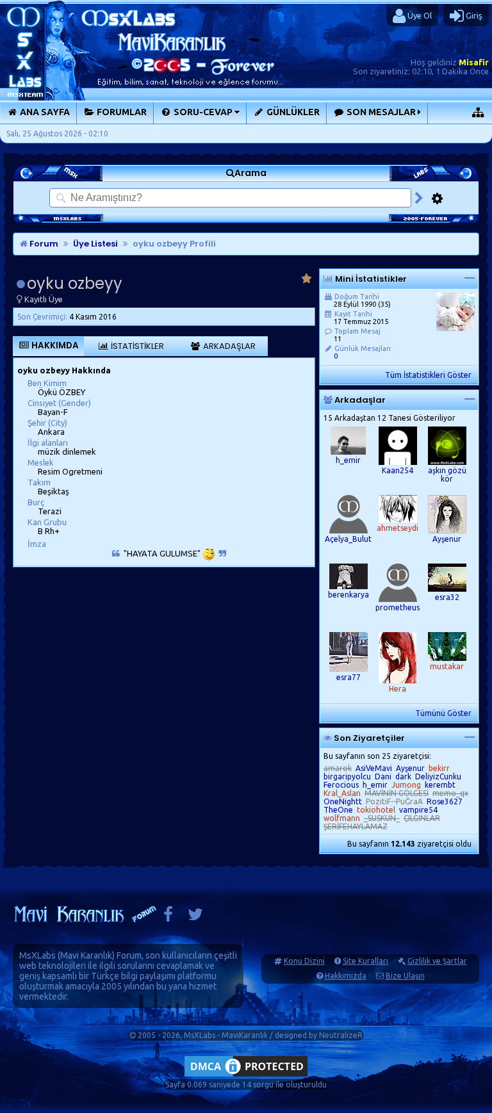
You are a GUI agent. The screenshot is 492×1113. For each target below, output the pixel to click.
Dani (383, 776)
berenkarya (348, 594)
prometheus (397, 607)
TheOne (338, 810)
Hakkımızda (345, 975)
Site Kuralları (365, 961)
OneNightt (343, 801)
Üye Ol (419, 15)
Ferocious (341, 785)
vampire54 (418, 810)
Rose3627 (445, 801)
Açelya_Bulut (348, 539)
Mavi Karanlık (86, 955)
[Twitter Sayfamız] (195, 917)
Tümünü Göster (443, 713)
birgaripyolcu (347, 776)
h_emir (348, 460)
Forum (43, 244)
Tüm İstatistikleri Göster (428, 375)
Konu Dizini (304, 961)
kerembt (440, 785)
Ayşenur (446, 539)
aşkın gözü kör (447, 474)
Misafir (474, 62)
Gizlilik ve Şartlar (437, 961)
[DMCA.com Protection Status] (246, 1076)
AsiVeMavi (374, 768)
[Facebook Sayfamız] (168, 917)
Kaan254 (397, 470)
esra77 (348, 677)
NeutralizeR (341, 1035)
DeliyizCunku (438, 776)
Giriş (473, 15)
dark (403, 776)
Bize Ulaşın (405, 975)
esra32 (447, 597)
